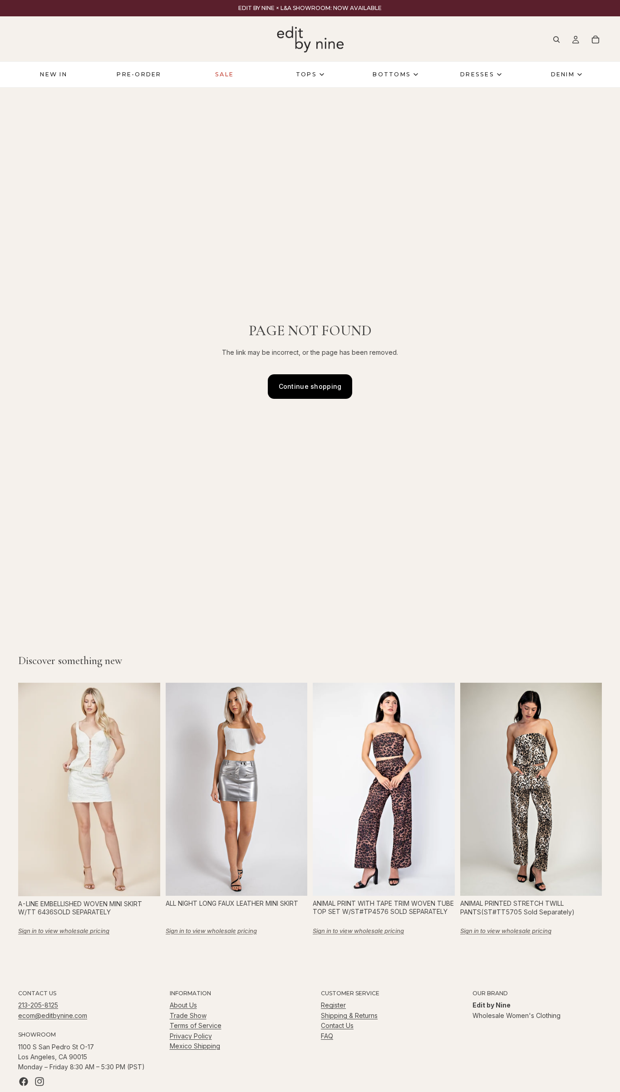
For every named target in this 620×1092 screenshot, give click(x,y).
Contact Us (337, 1025)
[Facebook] (23, 1081)
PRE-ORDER (139, 74)
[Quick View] (146, 882)
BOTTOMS (392, 74)
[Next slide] (146, 789)
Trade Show (188, 1015)
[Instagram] (39, 1081)
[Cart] (595, 40)
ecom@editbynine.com (52, 1015)
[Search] (556, 40)
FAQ (327, 1036)
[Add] (441, 882)
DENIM (563, 74)
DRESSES (477, 74)
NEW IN (53, 74)
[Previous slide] (31, 789)
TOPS (306, 74)
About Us (183, 1005)
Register (333, 1005)
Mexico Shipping (195, 1046)
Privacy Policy (191, 1036)
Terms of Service (195, 1025)
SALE (224, 74)
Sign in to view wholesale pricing (63, 930)
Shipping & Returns (349, 1015)
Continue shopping (310, 386)
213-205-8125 (38, 1005)
